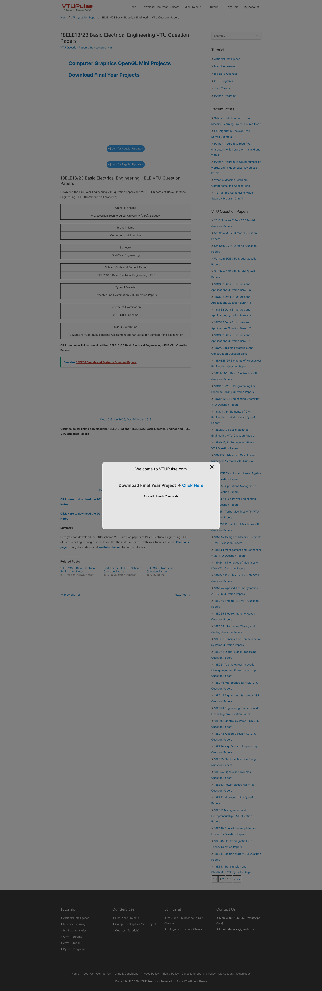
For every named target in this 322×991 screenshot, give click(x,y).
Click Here (192, 485)
